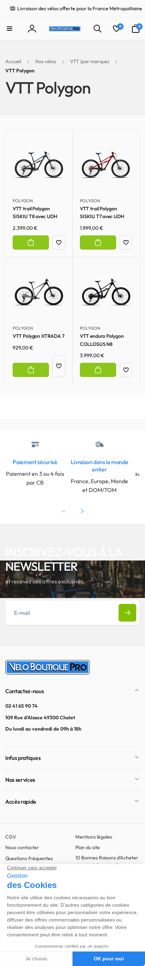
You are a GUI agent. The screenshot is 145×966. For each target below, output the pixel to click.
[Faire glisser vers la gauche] (63, 511)
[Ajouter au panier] (31, 242)
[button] (9, 28)
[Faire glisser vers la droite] (81, 511)
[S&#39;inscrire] (127, 613)
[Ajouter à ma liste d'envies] (59, 242)
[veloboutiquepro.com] (47, 672)
